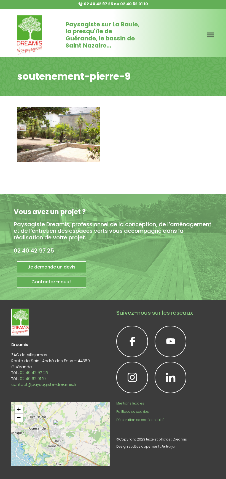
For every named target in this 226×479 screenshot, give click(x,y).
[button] (60, 427)
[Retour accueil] (29, 35)
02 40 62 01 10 (134, 4)
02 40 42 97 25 (98, 4)
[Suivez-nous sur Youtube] (170, 341)
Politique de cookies (132, 411)
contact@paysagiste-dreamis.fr (43, 384)
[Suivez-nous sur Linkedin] (170, 377)
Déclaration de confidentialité (140, 419)
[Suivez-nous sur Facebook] (132, 341)
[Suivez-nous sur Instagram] (132, 377)
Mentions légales (130, 403)
